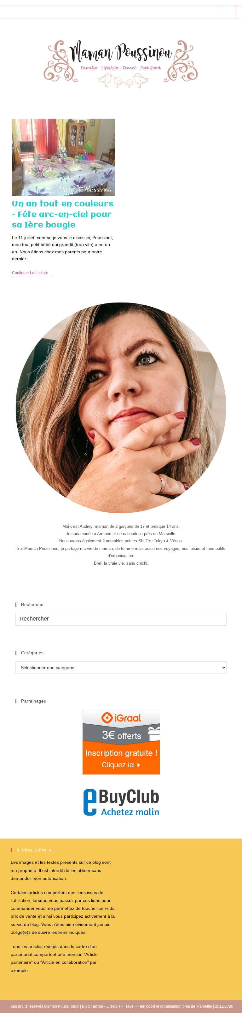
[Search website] (229, 12)
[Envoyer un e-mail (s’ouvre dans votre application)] (215, 11)
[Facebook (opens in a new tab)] (190, 11)
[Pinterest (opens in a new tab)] (198, 11)
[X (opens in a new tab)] (181, 11)
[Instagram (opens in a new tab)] (207, 11)
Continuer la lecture (32, 273)
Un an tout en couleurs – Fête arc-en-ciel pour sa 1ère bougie (62, 214)
